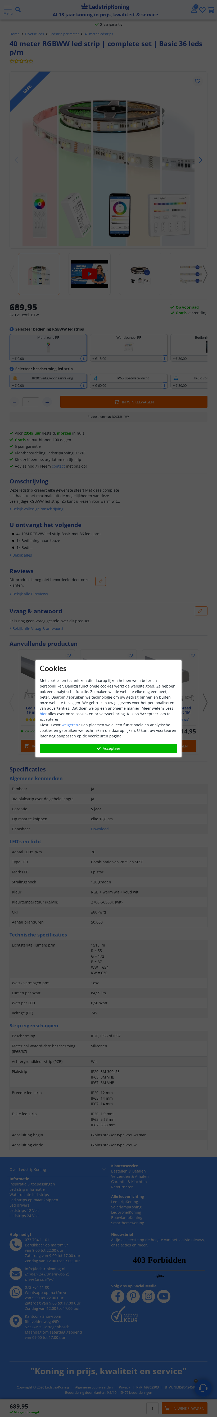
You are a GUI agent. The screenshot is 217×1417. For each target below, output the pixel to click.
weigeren (70, 724)
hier (43, 713)
